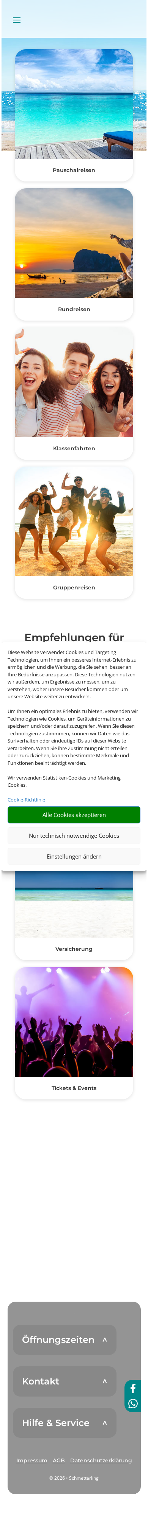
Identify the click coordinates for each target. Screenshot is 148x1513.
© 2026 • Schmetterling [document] (74, 1478)
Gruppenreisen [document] (74, 587)
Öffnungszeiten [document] (58, 1339)
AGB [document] (59, 1460)
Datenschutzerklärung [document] (101, 1460)
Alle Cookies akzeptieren (74, 815)
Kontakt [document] (40, 1381)
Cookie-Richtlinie (26, 799)
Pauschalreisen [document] (74, 170)
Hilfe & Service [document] (56, 1423)
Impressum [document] (31, 1460)
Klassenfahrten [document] (74, 448)
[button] (31, 1460)
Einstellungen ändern (74, 856)
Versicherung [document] (74, 949)
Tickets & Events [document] (74, 1088)
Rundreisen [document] (74, 309)
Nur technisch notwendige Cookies (74, 835)
